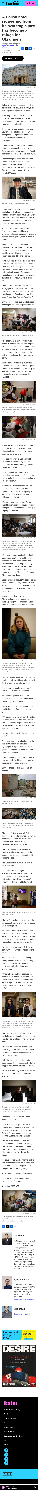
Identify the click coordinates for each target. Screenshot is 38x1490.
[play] (3, 1487)
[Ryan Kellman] (7, 1282)
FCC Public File (9, 1431)
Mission (6, 1414)
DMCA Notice (8, 1445)
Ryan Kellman (8, 46)
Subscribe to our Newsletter (13, 1436)
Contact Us (8, 1440)
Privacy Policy (8, 1427)
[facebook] (6, 1450)
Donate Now (8, 1423)
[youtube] (6, 1463)
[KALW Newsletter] (19, 1335)
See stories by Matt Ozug (23, 1314)
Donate (31, 3)
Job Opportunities (10, 1418)
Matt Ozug (19, 1309)
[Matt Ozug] (7, 1312)
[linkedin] (6, 1459)
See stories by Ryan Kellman (24, 1299)
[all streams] (35, 1487)
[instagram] (6, 1455)
